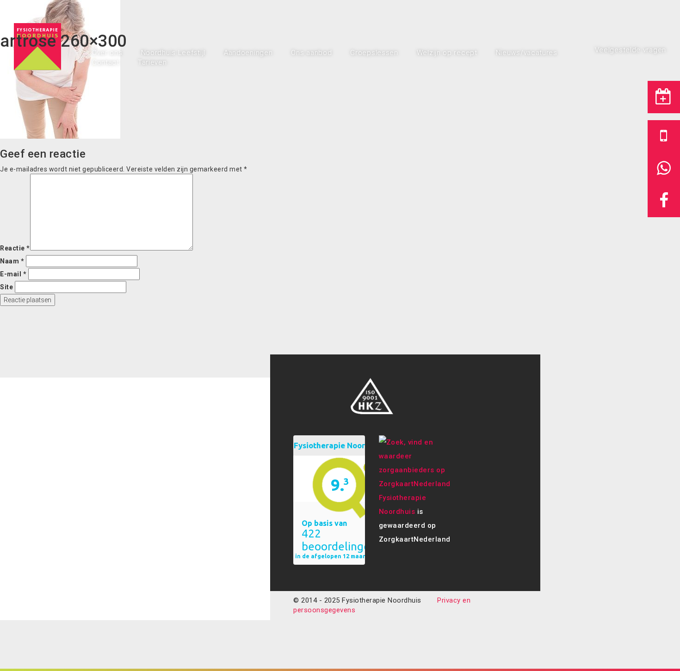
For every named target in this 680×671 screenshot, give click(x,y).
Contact (105, 62)
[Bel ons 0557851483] (664, 136)
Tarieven (152, 62)
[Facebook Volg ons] (664, 201)
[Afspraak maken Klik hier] (664, 97)
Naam (12, 261)
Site (6, 287)
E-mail (13, 274)
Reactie (15, 248)
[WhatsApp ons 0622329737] (664, 168)
